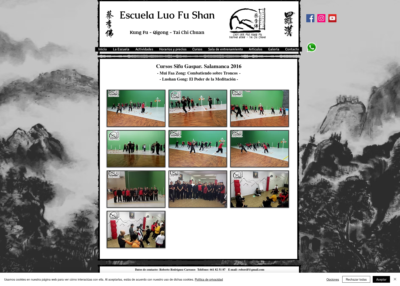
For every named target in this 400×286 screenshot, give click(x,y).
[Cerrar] (395, 279)
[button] (136, 108)
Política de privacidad (209, 279)
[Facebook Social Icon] (310, 18)
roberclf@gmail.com (251, 269)
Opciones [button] (332, 279)
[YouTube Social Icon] (332, 18)
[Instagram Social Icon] (321, 18)
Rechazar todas (356, 279)
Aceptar (381, 279)
